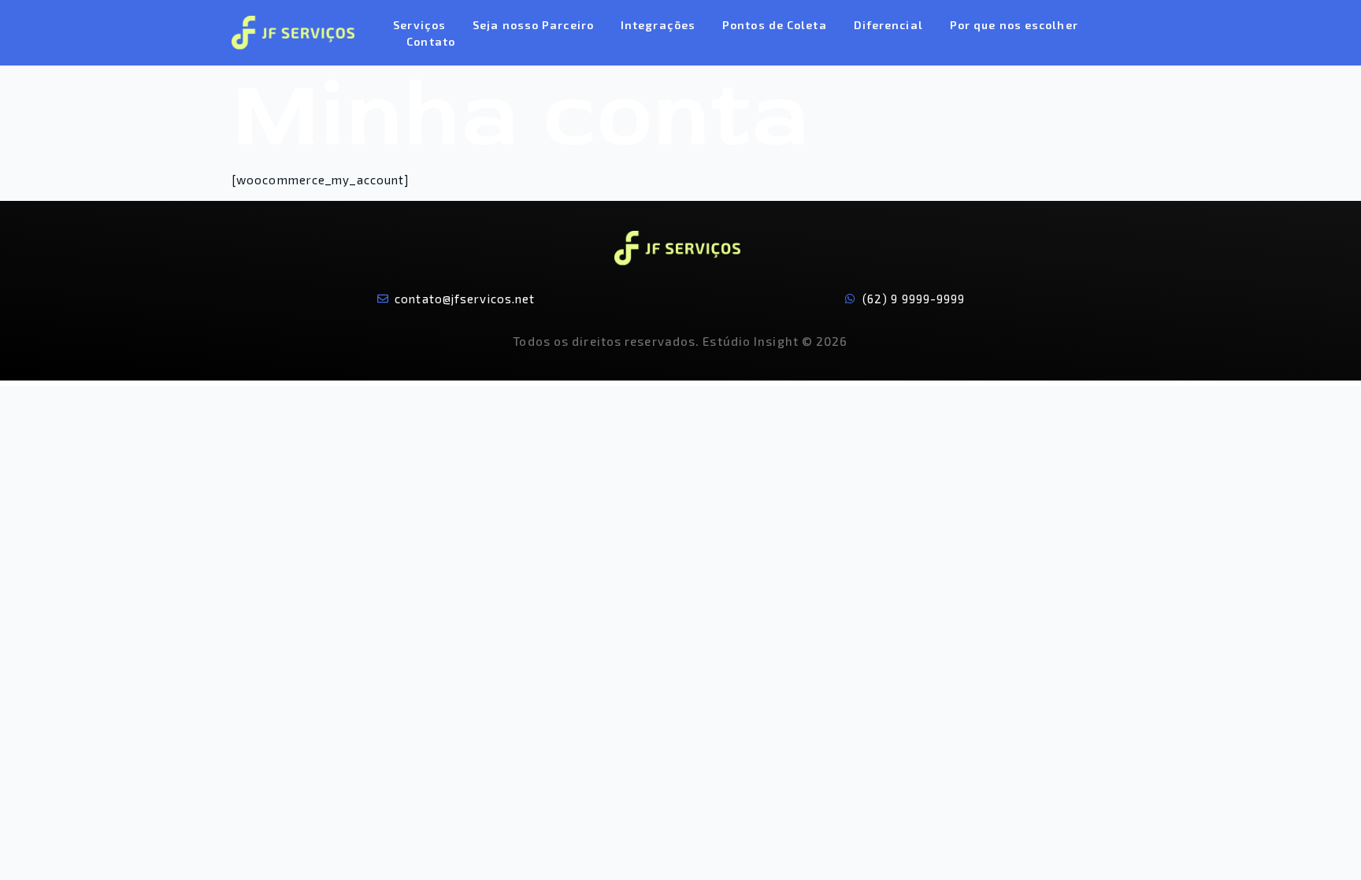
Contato (430, 41)
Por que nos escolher (1014, 25)
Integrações (658, 25)
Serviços (419, 25)
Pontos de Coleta (774, 25)
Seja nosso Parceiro (533, 25)
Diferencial (888, 25)
